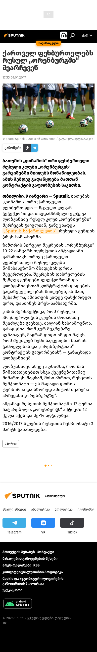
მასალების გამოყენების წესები (29, 559)
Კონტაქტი (45, 552)
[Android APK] (18, 604)
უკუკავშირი (12, 590)
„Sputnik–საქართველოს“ (31, 231)
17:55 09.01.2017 (14, 77)
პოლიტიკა (64, 509)
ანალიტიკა (40, 509)
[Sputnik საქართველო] (14, 37)
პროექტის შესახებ (18, 552)
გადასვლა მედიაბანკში (75, 139)
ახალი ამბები (14, 509)
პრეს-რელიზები (16, 565)
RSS (36, 565)
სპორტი (11, 443)
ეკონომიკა (87, 509)
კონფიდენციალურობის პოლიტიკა (32, 572)
